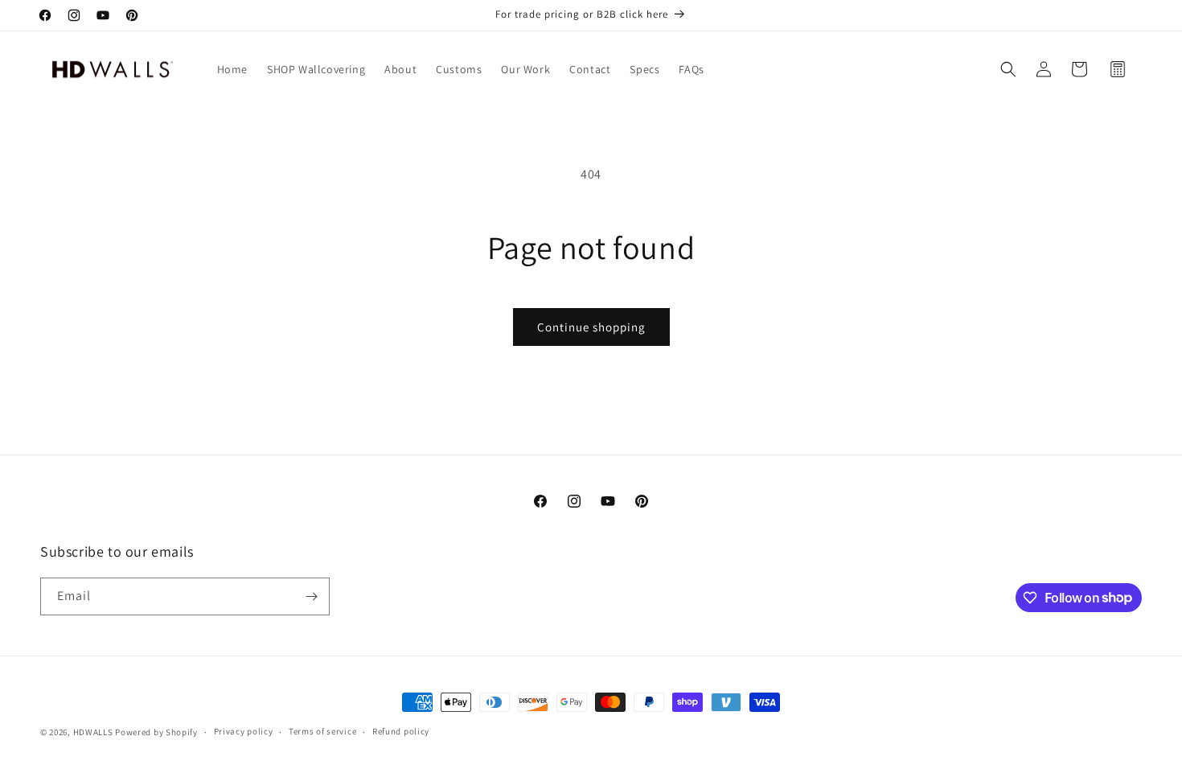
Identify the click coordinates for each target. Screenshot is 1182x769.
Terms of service (322, 731)
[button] (1008, 69)
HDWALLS (93, 732)
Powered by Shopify (156, 732)
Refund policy (400, 731)
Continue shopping (591, 327)
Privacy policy (243, 731)
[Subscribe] (311, 596)
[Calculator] (1117, 69)
